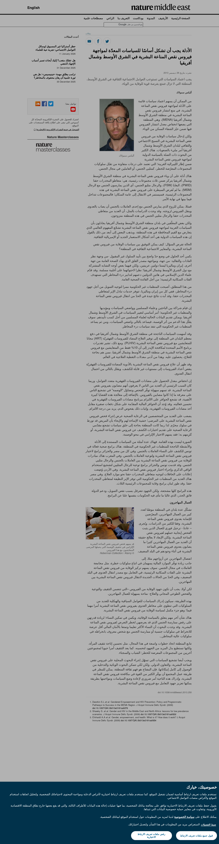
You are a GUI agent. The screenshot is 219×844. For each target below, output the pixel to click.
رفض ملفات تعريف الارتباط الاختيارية (151, 835)
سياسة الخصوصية (184, 816)
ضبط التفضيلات (208, 824)
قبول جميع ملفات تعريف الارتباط (196, 835)
